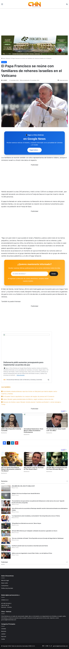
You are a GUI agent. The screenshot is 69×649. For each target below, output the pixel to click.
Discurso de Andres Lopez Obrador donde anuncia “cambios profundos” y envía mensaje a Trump (31, 403)
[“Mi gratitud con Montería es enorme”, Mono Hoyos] (6, 526)
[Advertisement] (34, 22)
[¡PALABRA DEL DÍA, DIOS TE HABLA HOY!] (6, 488)
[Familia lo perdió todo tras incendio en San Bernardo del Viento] (6, 548)
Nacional (3, 636)
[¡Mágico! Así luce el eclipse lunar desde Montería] (6, 496)
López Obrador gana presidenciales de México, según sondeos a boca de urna (28, 399)
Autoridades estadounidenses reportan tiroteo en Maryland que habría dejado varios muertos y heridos (29, 393)
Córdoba (3, 628)
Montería (3, 631)
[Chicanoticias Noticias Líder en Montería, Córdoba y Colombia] (34, 4)
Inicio (3, 58)
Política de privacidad (7, 588)
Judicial (3, 634)
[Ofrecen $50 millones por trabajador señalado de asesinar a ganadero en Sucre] (6, 533)
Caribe (3, 639)
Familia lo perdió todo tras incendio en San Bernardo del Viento (30, 545)
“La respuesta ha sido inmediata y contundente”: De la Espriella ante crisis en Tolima (36, 516)
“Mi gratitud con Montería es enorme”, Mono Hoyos (26, 523)
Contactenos (4, 585)
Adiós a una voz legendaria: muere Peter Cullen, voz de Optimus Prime (32, 553)
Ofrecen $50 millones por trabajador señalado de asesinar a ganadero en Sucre (34, 530)
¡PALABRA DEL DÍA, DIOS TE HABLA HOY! (23, 486)
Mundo (8, 58)
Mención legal (5, 580)
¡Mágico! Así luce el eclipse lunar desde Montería (26, 493)
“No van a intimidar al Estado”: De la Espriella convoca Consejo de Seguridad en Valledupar (38, 538)
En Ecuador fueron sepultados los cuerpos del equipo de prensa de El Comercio (28, 396)
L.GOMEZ (5, 80)
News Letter (4, 583)
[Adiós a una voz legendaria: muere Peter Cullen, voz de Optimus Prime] (6, 555)
